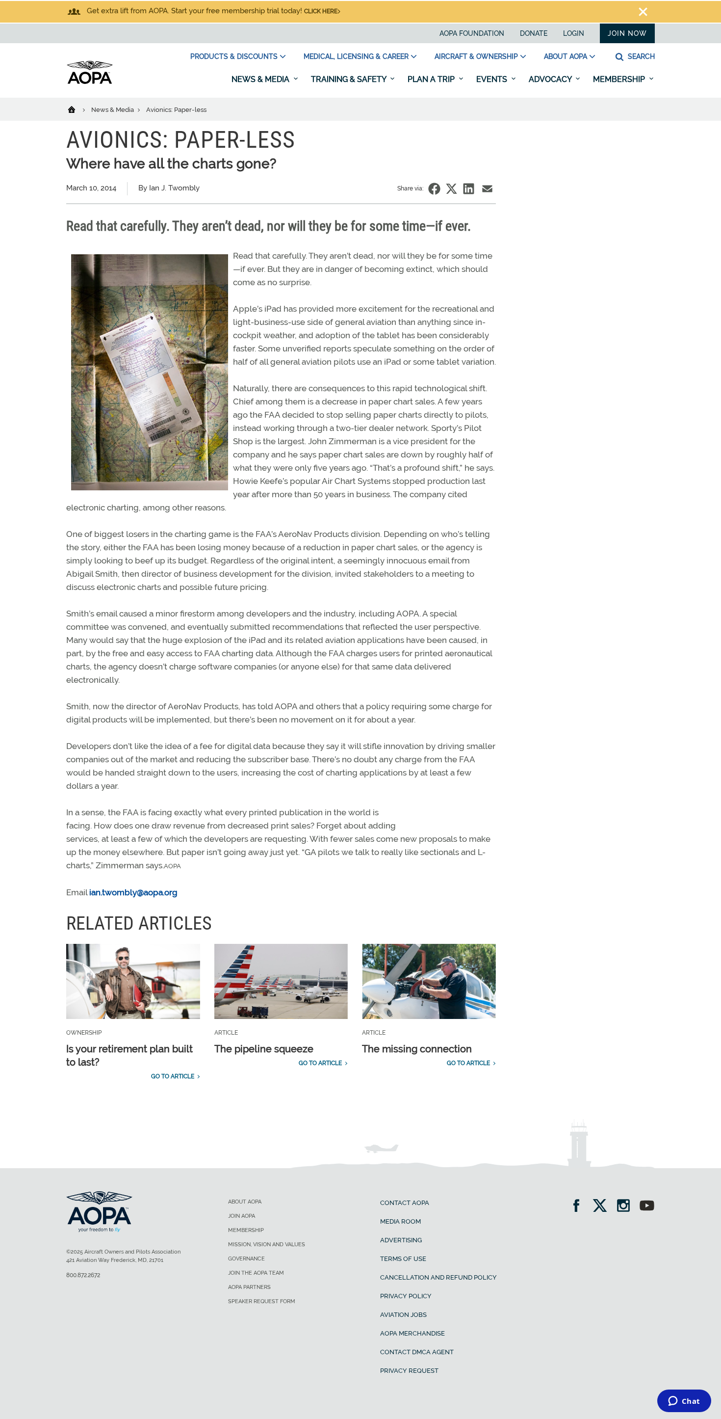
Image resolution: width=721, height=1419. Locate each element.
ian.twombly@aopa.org (133, 892)
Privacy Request (409, 1370)
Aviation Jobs (403, 1314)
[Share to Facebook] (434, 189)
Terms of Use (403, 1258)
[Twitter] (603, 1207)
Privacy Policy (406, 1296)
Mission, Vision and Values (266, 1244)
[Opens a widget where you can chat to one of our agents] (684, 1402)
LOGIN (573, 33)
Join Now (627, 33)
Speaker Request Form (261, 1301)
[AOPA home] (89, 82)
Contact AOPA (404, 1202)
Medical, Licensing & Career (356, 56)
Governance (246, 1259)
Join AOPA (241, 1216)
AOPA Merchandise (412, 1333)
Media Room (400, 1221)
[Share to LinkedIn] (469, 189)
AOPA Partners (249, 1287)
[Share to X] (451, 189)
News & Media (261, 79)
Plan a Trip (432, 79)
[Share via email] (487, 189)
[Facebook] (579, 1207)
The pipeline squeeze (263, 1049)
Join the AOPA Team (256, 1273)
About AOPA (565, 56)
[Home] (77, 109)
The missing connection (417, 1049)
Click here (320, 11)
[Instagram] (627, 1207)
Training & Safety (349, 79)
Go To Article (172, 1076)
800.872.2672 (83, 1275)
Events (492, 79)
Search (640, 56)
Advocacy (551, 79)
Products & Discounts (234, 56)
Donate (533, 33)
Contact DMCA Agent (417, 1352)
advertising (401, 1240)
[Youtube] (647, 1207)
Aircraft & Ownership (476, 56)
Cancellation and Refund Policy (438, 1277)
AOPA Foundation (471, 33)
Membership (620, 79)
